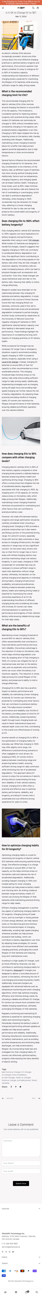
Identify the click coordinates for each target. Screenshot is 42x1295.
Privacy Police (8, 1280)
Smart (34, 1080)
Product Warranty (9, 1276)
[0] (26, 1292)
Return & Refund (9, 1273)
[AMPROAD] (21, 8)
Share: (5, 1087)
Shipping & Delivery (10, 1269)
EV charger (34, 240)
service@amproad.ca (11, 1247)
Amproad (18, 970)
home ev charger (9, 1080)
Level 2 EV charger (10, 362)
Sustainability (7, 1267)
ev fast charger (8, 1077)
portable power (24, 1080)
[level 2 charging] (21, 823)
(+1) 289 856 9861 (10, 1244)
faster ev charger (23, 1077)
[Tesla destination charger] (21, 431)
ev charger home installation (14, 1075)
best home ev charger (11, 1072)
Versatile (5, 1083)
